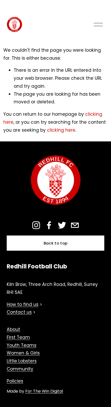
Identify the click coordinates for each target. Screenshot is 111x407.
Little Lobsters (22, 361)
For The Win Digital (44, 391)
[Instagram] (36, 225)
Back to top (55, 243)
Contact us (19, 312)
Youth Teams (21, 345)
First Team (18, 337)
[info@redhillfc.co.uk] (75, 225)
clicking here (61, 130)
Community (20, 369)
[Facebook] (49, 225)
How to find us (22, 304)
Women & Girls (23, 353)
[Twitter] (62, 225)
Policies (15, 381)
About (13, 329)
